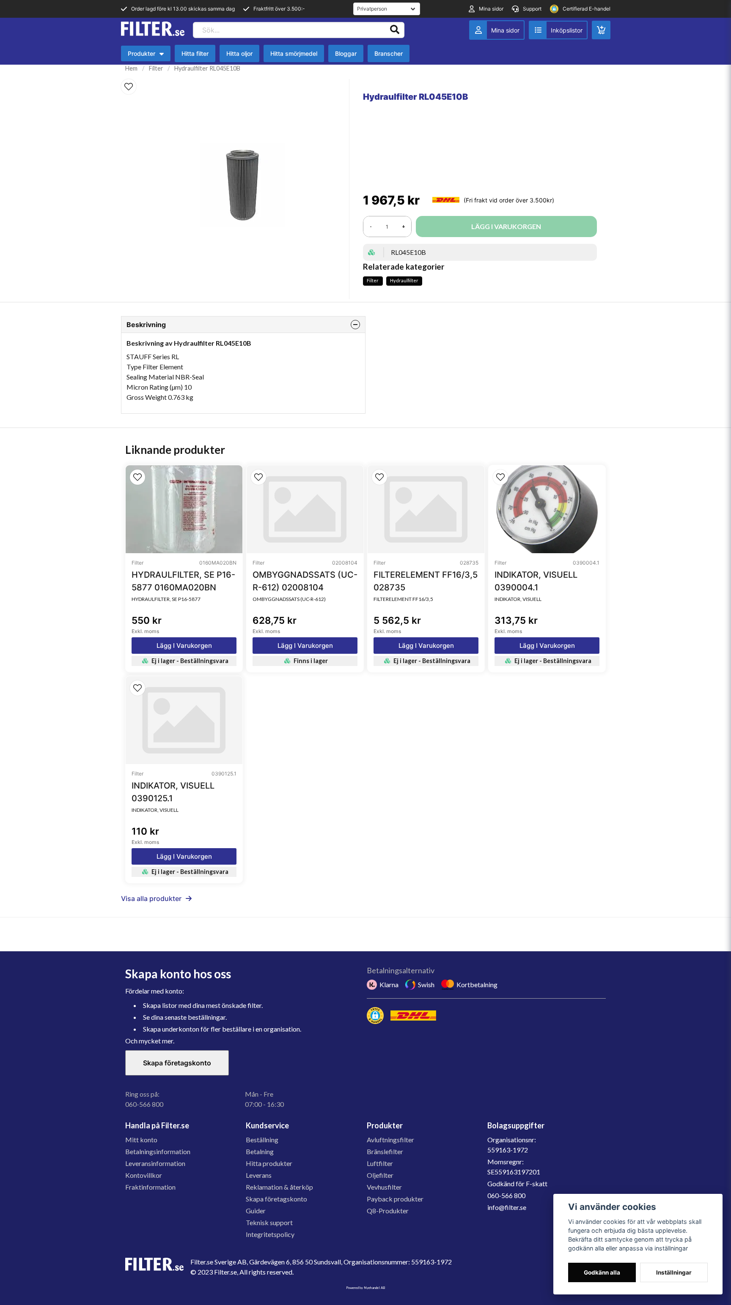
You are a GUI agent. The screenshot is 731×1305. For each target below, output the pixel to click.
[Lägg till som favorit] (558, 30)
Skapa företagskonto (177, 1063)
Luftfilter (380, 1163)
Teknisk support (269, 1222)
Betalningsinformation (157, 1151)
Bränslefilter (385, 1151)
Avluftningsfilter (390, 1140)
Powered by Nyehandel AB (365, 1288)
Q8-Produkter (388, 1211)
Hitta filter (195, 53)
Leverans (259, 1175)
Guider (256, 1211)
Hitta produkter (269, 1163)
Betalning (260, 1151)
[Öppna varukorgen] (601, 30)
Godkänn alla (602, 1272)
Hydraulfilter (404, 280)
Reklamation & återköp (279, 1187)
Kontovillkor (143, 1175)
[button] (128, 86)
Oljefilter (380, 1175)
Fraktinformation (150, 1187)
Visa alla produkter (151, 898)
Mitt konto (141, 1140)
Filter (156, 68)
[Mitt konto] (497, 30)
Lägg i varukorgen (184, 646)
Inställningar (674, 1272)
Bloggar (346, 53)
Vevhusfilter (384, 1187)
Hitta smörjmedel (293, 53)
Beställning (262, 1140)
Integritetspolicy (270, 1234)
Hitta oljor (239, 53)
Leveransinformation (155, 1163)
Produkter (147, 55)
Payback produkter (395, 1199)
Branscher (388, 53)
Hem (131, 68)
